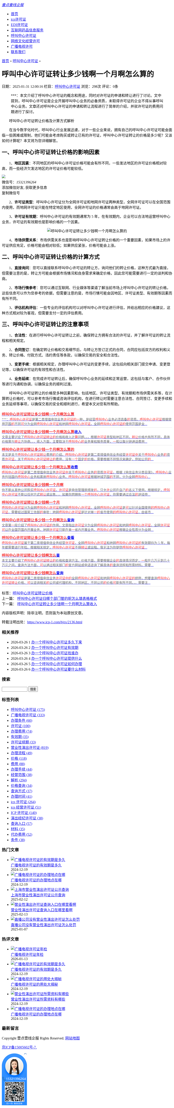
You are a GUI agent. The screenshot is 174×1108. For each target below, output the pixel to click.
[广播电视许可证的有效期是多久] (38, 860)
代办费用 (21, 834)
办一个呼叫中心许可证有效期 (54, 648)
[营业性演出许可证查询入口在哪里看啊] (43, 904)
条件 (18, 840)
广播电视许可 (22, 46)
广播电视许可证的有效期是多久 (36, 865)
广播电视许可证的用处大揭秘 (34, 984)
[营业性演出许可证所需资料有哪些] (40, 994)
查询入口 (21, 824)
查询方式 (21, 791)
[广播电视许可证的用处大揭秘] (36, 979)
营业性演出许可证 (29, 748)
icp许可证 (18, 19)
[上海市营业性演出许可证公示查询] (40, 890)
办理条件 (21, 720)
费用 (18, 764)
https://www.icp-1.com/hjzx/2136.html (54, 622)
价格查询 (21, 786)
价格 (19, 758)
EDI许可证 (19, 25)
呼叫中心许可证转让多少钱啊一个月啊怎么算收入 (57, 604)
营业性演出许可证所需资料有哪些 (38, 999)
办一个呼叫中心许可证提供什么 (56, 658)
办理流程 (21, 753)
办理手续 (21, 769)
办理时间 (21, 796)
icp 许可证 (23, 802)
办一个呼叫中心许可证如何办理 (56, 664)
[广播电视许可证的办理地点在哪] (38, 875)
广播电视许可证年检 (27, 954)
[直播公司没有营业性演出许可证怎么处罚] (45, 919)
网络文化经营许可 (25, 41)
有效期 (20, 737)
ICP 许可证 (24, 813)
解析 (19, 780)
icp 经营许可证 (26, 807)
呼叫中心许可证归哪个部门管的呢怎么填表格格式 (57, 598)
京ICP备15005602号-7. (19, 1047)
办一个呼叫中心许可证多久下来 (56, 642)
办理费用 (21, 731)
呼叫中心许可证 (23, 36)
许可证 (20, 726)
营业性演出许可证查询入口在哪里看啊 (41, 910)
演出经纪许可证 (27, 818)
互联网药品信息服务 (27, 30)
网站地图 (72, 1038)
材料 (18, 829)
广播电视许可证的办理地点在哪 (36, 880)
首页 (14, 14)
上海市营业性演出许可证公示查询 (38, 895)
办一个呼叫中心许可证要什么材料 (58, 669)
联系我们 (18, 52)
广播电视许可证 (28, 715)
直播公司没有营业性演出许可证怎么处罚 (43, 925)
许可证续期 (23, 742)
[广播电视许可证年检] (29, 949)
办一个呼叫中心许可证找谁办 (54, 653)
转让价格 (45, 593)
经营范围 (21, 775)
